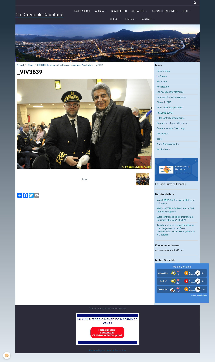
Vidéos (114, 19)
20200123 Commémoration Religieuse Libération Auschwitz (64, 65)
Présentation (163, 71)
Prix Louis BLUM (165, 113)
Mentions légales (97, 350)
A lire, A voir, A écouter (168, 144)
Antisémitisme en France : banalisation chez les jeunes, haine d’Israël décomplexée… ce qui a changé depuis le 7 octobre (176, 230)
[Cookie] (6, 355)
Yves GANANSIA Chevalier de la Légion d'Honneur (176, 202)
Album (31, 65)
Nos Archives (163, 149)
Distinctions (162, 133)
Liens (185, 11)
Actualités (138, 11)
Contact (146, 19)
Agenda (99, 11)
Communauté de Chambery (170, 128)
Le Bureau (162, 76)
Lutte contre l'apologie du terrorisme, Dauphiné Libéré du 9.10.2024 (175, 218)
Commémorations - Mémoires (172, 123)
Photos (129, 19)
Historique (162, 81)
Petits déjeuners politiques (170, 107)
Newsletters (119, 11)
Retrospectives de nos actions (172, 97)
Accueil (20, 65)
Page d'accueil (82, 11)
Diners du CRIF (164, 102)
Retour (84, 179)
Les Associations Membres (170, 92)
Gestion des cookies (116, 350)
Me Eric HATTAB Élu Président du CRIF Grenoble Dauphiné (175, 210)
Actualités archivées (164, 11)
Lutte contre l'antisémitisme (171, 118)
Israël (159, 139)
